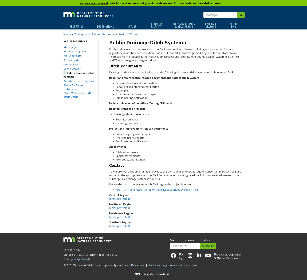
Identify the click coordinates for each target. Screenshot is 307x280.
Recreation (77, 27)
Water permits (72, 55)
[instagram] (190, 256)
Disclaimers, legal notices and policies (169, 265)
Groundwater (71, 64)
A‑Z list (198, 265)
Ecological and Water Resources (94, 34)
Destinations (105, 27)
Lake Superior (72, 68)
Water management (75, 51)
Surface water (71, 60)
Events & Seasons (210, 25)
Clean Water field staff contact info (77, 94)
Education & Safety (156, 25)
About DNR (234, 25)
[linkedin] (199, 256)
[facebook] (173, 256)
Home (67, 34)
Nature (132, 27)
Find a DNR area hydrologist (73, 87)
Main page (69, 47)
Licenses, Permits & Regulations (184, 25)
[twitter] (182, 256)
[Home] (88, 12)
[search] (241, 15)
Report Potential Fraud (94, 3)
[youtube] (208, 256)
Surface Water (128, 34)
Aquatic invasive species (78, 80)
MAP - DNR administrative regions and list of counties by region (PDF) (157, 189)
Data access (138, 265)
